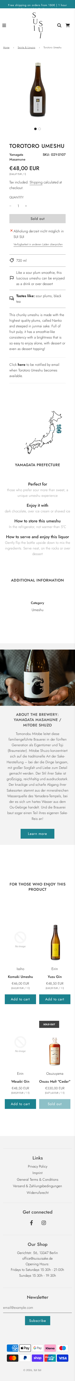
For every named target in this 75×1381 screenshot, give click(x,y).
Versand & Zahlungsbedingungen (37, 1185)
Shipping (36, 182)
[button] (35, 129)
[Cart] (68, 25)
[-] (10, 206)
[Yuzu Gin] (54, 939)
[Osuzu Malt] (54, 1044)
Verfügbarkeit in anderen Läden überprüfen (38, 244)
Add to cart (20, 999)
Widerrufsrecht (38, 1192)
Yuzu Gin (55, 976)
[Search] (59, 25)
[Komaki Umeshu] (20, 939)
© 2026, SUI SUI (32, 1370)
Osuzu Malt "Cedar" (54, 1081)
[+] (26, 206)
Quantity (16, 197)
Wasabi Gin (20, 1081)
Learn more (37, 833)
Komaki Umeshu (20, 976)
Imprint (37, 1172)
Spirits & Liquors (26, 47)
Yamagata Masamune (17, 157)
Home (6, 47)
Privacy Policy (37, 1166)
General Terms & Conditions (37, 1179)
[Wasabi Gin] (20, 1044)
